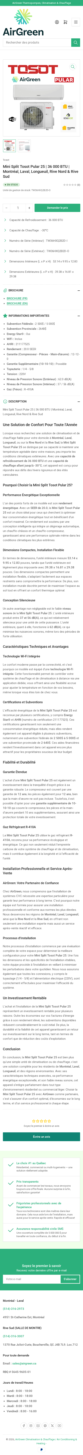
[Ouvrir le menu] (76, 22)
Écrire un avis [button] (41, 1136)
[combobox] (41, 42)
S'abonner (70, 1279)
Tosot (6, 159)
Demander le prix (57, 207)
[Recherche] (75, 43)
